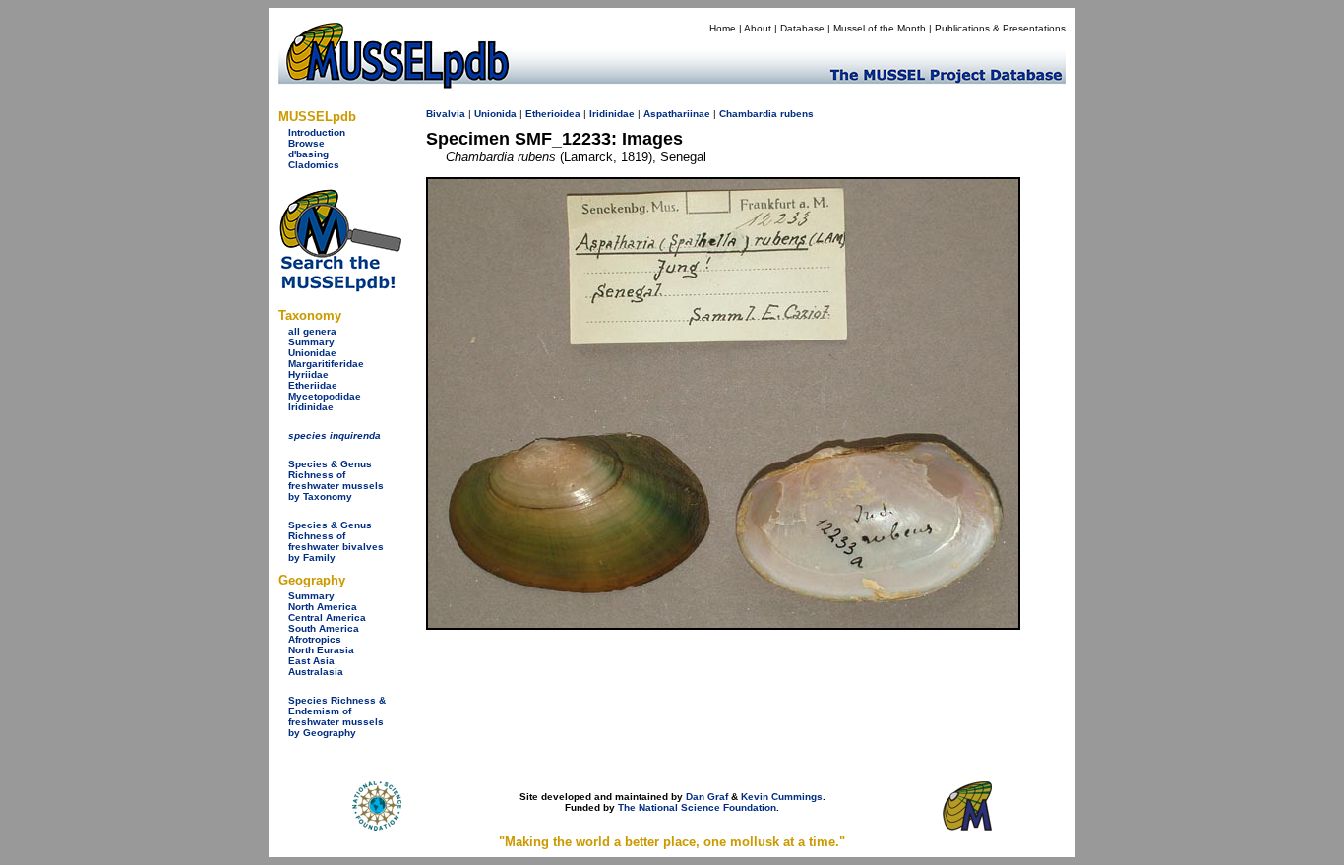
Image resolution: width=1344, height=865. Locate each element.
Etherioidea (552, 113)
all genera (312, 331)
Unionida (495, 113)
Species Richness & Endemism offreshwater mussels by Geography (337, 716)
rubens (797, 113)
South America (323, 628)
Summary (311, 342)
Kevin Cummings (782, 796)
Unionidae (312, 352)
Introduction (316, 132)
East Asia (311, 660)
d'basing (308, 154)
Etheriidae (312, 385)
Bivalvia (445, 113)
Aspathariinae (676, 113)
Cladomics (313, 164)
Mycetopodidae (324, 396)
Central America (327, 617)
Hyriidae (308, 374)
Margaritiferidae (326, 363)
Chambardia (748, 113)
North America (322, 606)
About (757, 28)
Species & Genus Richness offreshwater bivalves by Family (336, 541)
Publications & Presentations (1000, 28)
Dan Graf (707, 796)
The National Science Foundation (697, 807)
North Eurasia (321, 650)
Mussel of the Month (879, 28)
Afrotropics (314, 639)
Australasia (315, 671)
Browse (306, 143)
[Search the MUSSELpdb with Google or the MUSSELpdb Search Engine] (339, 287)
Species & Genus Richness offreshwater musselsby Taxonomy (336, 480)
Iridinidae (311, 407)
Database (802, 28)
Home (722, 28)
